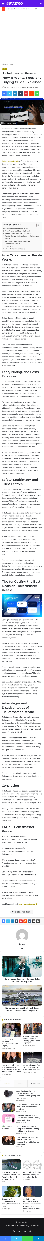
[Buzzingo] (15, 3)
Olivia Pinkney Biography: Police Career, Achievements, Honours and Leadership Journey (32, 1204)
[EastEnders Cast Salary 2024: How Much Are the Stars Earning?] (8, 1107)
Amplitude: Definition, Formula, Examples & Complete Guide (32, 1174)
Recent (21, 1084)
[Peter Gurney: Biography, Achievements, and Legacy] (11, 1030)
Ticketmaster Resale (22, 912)
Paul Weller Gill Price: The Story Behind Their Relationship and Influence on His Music (11, 1068)
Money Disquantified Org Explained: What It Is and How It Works (32, 1067)
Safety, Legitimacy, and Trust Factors (18, 233)
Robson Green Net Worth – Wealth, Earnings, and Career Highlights (31, 1039)
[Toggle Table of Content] (37, 225)
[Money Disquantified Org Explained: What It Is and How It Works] (32, 1057)
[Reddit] (25, 921)
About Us (14, 1226)
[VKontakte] (29, 921)
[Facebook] (3, 921)
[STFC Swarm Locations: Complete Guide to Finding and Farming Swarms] (8, 1129)
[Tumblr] (16, 921)
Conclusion (9, 246)
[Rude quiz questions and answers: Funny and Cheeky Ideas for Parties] (8, 1118)
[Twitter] (8, 921)
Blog (11, 64)
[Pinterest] (21, 921)
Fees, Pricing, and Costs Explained (17, 231)
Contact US (35, 1226)
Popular (7, 1084)
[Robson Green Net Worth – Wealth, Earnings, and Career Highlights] (32, 1028)
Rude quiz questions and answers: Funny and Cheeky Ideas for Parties (28, 1117)
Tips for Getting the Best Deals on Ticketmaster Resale (22, 237)
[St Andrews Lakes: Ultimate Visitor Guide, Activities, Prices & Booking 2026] (11, 1164)
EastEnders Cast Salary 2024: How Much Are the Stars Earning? (28, 1106)
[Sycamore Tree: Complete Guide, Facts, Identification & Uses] (11, 1191)
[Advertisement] (22, 36)
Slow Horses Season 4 (28, 904)
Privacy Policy (24, 1226)
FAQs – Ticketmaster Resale (15, 249)
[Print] (38, 921)
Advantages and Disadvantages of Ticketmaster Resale (17, 242)
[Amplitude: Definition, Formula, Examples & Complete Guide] (32, 1164)
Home (6, 64)
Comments (35, 1084)
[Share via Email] (33, 921)
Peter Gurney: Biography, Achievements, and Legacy (10, 1042)
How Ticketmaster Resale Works (16, 228)
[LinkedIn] (12, 921)
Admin (22, 944)
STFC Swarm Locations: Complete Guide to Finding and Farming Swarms (27, 1128)
